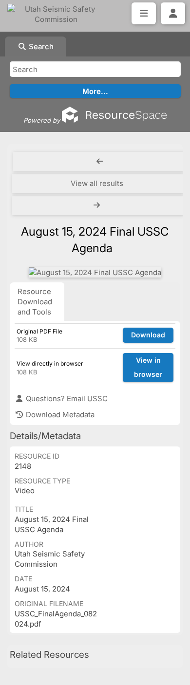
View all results (97, 183)
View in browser (148, 367)
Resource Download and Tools (35, 301)
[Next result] (98, 205)
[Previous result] (100, 161)
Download (148, 335)
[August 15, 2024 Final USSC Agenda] (95, 272)
